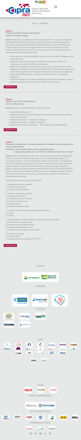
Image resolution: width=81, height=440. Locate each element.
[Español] (44, 2)
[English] (37, 2)
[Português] (40, 2)
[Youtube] (40, 434)
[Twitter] (36, 434)
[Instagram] (45, 434)
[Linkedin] (50, 434)
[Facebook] (31, 434)
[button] (55, 7)
